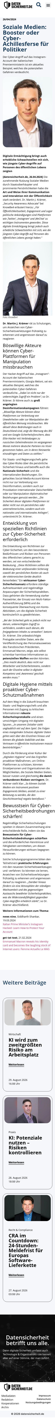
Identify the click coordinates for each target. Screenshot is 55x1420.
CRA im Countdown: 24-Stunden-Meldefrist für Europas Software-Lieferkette (26, 1250)
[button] (48, 5)
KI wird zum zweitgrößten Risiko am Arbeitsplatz (25, 1047)
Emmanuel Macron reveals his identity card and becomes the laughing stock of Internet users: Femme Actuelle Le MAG (26, 945)
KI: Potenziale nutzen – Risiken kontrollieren (25, 1145)
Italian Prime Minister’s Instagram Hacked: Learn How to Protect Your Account (23, 927)
